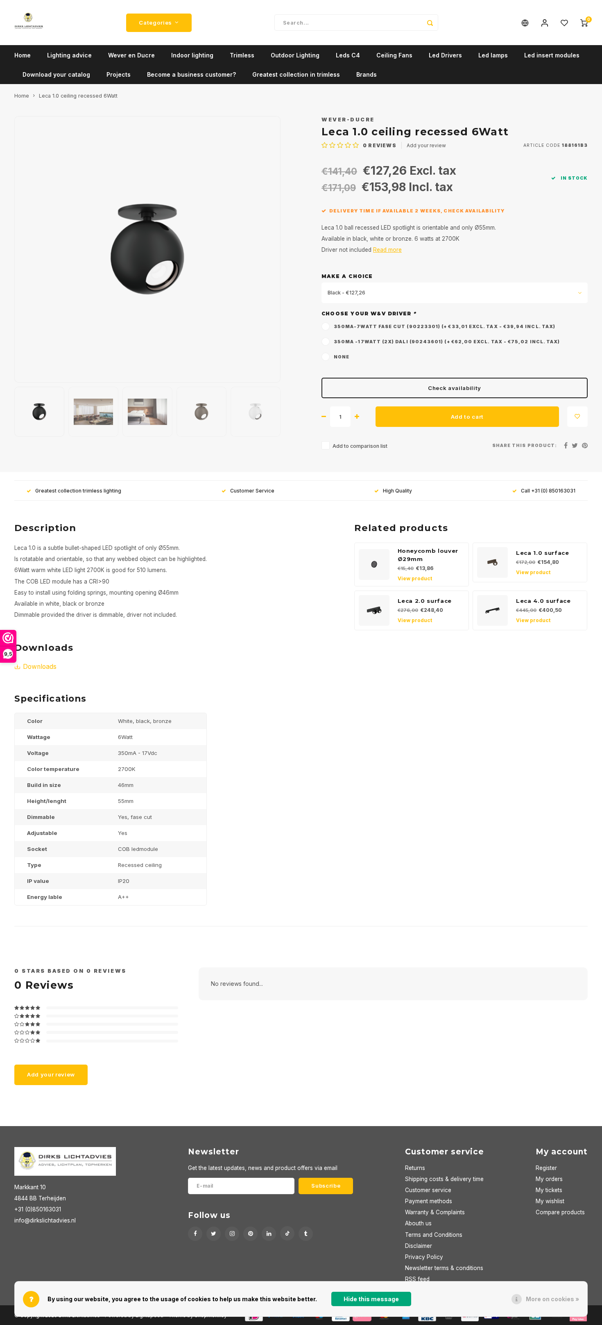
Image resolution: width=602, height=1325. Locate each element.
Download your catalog (56, 74)
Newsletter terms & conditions (444, 1268)
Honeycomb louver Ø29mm (428, 554)
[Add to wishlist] (577, 416)
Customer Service (252, 491)
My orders (549, 1179)
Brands (366, 74)
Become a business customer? (191, 74)
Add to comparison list (360, 446)
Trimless (242, 55)
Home (22, 55)
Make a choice (347, 276)
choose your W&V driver (368, 313)
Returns (415, 1168)
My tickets (549, 1190)
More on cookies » (552, 1298)
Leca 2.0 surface (425, 601)
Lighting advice (69, 55)
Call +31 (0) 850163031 (548, 491)
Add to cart (467, 416)
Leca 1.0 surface (542, 553)
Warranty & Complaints (435, 1212)
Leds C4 (348, 55)
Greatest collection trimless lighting (78, 491)
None (341, 357)
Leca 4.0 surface (543, 601)
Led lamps (493, 55)
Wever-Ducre (348, 119)
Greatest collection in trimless (296, 74)
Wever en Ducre (131, 55)
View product (415, 578)
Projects (118, 74)
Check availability (454, 388)
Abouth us (418, 1223)
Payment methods (428, 1201)
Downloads (40, 666)
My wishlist (550, 1201)
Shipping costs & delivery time (444, 1179)
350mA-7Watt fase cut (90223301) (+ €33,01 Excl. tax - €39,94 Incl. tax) (444, 326)
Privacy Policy (424, 1257)
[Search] (430, 22)
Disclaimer (418, 1246)
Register (546, 1168)
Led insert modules (551, 55)
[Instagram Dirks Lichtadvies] (232, 1234)
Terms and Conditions (433, 1234)
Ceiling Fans (394, 55)
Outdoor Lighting (295, 55)
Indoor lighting (192, 55)
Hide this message (371, 1298)
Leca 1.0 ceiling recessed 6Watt (78, 96)
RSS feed (417, 1279)
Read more (387, 249)
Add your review (426, 145)
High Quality (397, 491)
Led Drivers (445, 55)
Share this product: (524, 445)
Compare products (560, 1212)
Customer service (428, 1190)
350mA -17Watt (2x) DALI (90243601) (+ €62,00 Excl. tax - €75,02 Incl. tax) (447, 341)
